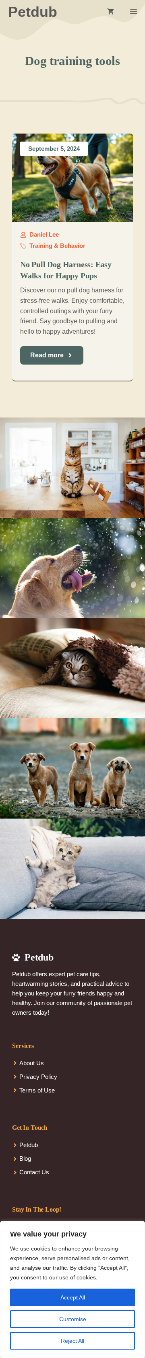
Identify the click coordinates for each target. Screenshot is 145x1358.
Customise (72, 1319)
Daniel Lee (44, 234)
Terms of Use (37, 1090)
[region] (72, 1289)
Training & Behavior (57, 245)
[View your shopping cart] (110, 12)
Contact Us (34, 1172)
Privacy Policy (38, 1076)
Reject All (72, 1341)
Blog (25, 1158)
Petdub (32, 12)
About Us (31, 1063)
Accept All (72, 1297)
